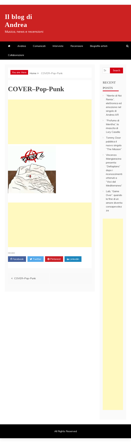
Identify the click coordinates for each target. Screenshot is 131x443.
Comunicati (39, 46)
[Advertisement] (50, 122)
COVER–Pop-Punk (25, 278)
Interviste (58, 46)
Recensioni (76, 46)
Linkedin (74, 259)
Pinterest (55, 259)
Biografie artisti (98, 46)
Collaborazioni (16, 55)
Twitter (36, 259)
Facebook (18, 259)
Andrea (21, 46)
